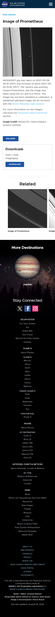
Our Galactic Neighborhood (15, 10)
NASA (3, 4)
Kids (27, 516)
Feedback (27, 554)
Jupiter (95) (27, 443)
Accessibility (27, 575)
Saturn (27, 379)
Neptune (27, 386)
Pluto (27, 394)
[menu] (51, 4)
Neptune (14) (27, 454)
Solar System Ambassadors (27, 527)
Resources (27, 502)
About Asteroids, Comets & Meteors (27, 468)
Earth (27, 368)
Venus (27, 364)
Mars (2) (27, 439)
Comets (27, 484)
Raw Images (9, 15)
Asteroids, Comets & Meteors (27, 464)
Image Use (27, 561)
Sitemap (27, 572)
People (27, 509)
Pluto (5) (27, 458)
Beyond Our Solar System (27, 338)
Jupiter (27, 284)
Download (15, 164)
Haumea (27, 405)
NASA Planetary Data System (28, 104)
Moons (27, 424)
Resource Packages (27, 531)
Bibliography (27, 550)
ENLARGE (10, 139)
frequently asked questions (32, 113)
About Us (27, 547)
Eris (27, 409)
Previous (5, 270)
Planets (27, 349)
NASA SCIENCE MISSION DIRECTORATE (27, 565)
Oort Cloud (27, 335)
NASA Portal (27, 568)
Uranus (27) (27, 450)
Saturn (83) (27, 447)
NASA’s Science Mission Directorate (27, 589)
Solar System (27, 320)
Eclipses (27, 342)
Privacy (27, 557)
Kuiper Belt (27, 331)
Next (49, 270)
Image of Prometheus (18, 231)
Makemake (27, 402)
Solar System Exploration (15, 4)
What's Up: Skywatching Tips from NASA (27, 498)
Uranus (27, 383)
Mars (27, 372)
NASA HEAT (27, 535)
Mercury (27, 361)
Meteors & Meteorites (27, 476)
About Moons (27, 428)
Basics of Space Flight (27, 524)
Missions (27, 513)
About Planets (27, 353)
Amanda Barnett (34, 594)
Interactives (27, 520)
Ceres (27, 398)
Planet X (27, 417)
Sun (27, 327)
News (27, 494)
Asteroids (27, 480)
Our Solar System (27, 324)
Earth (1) (27, 436)
